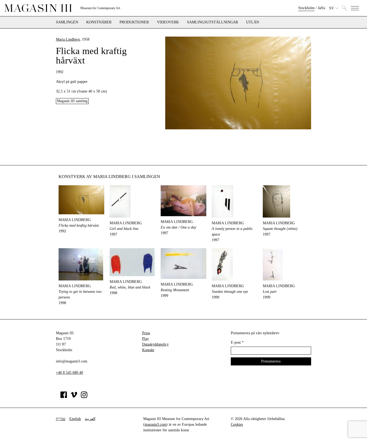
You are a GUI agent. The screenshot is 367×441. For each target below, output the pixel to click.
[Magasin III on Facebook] (63, 397)
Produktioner (134, 22)
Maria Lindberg (68, 39)
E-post (237, 342)
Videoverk (168, 22)
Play (145, 339)
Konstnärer (98, 22)
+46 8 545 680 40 (69, 373)
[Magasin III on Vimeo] (74, 397)
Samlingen (67, 22)
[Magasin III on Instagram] (84, 397)
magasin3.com (155, 424)
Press (146, 333)
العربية (90, 419)
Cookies (237, 424)
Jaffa (321, 8)
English (75, 419)
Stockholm (306, 8)
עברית (60, 419)
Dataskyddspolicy (155, 344)
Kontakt (148, 350)
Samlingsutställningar (212, 22)
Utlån (252, 22)
